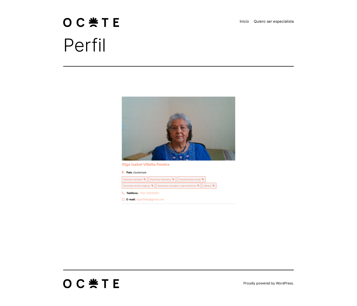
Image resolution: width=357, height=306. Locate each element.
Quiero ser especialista (274, 21)
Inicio (244, 21)
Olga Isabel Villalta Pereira (145, 164)
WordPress (284, 283)
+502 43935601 (149, 193)
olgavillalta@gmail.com (150, 199)
